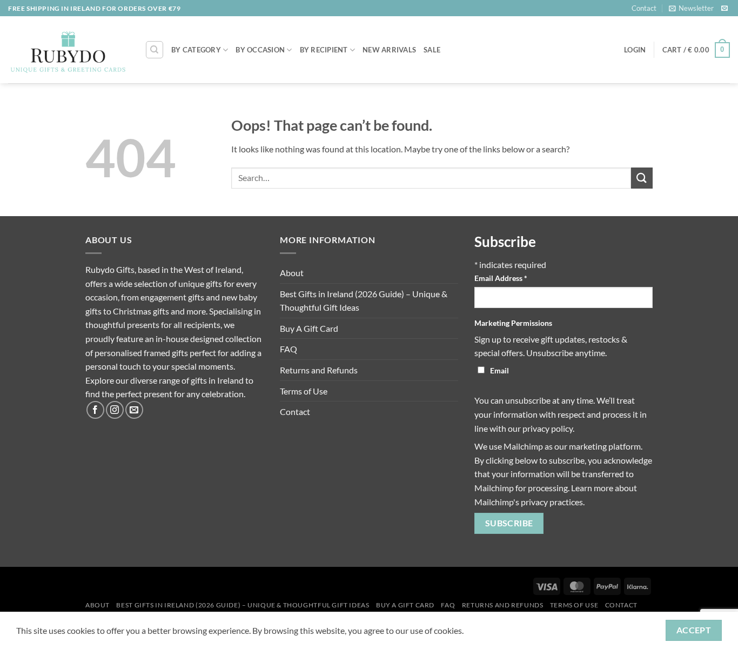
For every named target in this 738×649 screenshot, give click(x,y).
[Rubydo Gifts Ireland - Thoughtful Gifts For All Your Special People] (68, 50)
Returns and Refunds (319, 370)
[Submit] (642, 178)
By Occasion (260, 49)
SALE (432, 49)
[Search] (154, 49)
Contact (644, 8)
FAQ (288, 349)
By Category (196, 49)
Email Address (500, 278)
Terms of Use (303, 391)
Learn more (592, 488)
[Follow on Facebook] (95, 410)
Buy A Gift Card (309, 328)
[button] (691, 8)
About (292, 272)
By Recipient (324, 49)
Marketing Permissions (513, 322)
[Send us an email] (724, 8)
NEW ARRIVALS (389, 49)
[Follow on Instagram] (115, 410)
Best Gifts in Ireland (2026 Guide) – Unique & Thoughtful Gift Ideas (363, 301)
